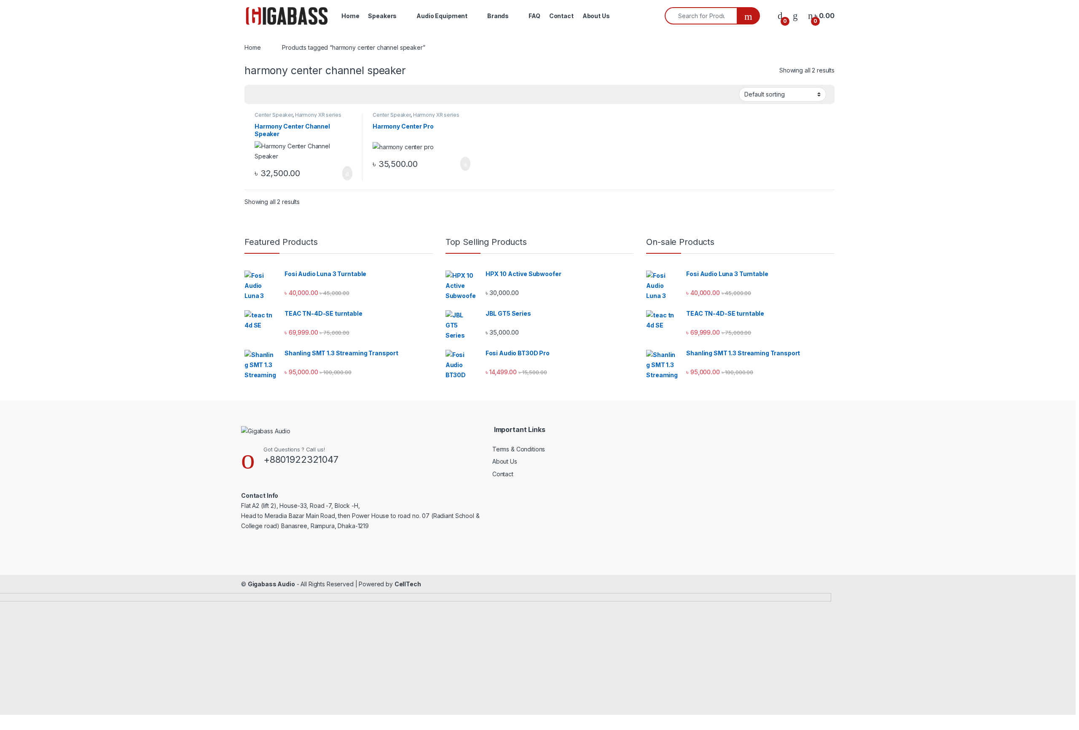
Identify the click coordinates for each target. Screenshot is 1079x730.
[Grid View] (256, 94)
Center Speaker (274, 115)
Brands (498, 15)
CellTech (408, 584)
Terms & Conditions (518, 449)
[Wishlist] (795, 16)
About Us (596, 15)
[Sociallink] (244, 543)
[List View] (280, 94)
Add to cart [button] (346, 173)
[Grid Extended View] (268, 94)
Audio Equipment (441, 15)
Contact (561, 15)
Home (350, 15)
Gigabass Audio (271, 584)
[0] (780, 16)
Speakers (382, 15)
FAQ (534, 15)
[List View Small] (292, 94)
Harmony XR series (318, 115)
